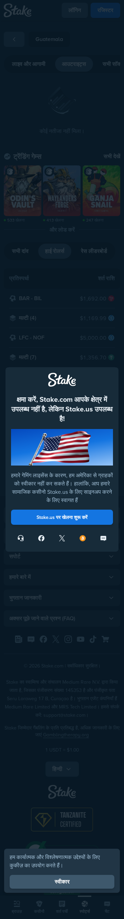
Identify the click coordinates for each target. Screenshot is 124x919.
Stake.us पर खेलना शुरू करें (62, 517)
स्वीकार (62, 882)
